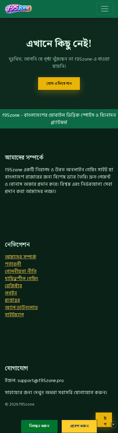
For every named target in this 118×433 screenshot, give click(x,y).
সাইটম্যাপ (14, 315)
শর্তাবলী (13, 264)
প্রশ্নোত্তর (12, 300)
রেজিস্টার (13, 286)
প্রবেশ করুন (79, 426)
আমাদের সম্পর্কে (20, 257)
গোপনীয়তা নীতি (21, 271)
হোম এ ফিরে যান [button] (59, 84)
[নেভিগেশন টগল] (104, 9)
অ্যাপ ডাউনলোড (21, 307)
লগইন (11, 293)
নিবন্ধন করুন (39, 426)
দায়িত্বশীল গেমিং (21, 279)
